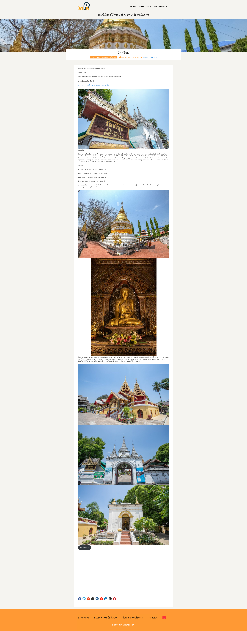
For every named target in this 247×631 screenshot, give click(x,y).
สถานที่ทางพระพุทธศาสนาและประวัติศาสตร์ (103, 57)
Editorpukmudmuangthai (149, 57)
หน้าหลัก (133, 6)
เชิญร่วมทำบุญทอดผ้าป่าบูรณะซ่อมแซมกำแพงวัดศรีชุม (94, 85)
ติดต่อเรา (152, 617)
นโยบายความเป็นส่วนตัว (105, 617)
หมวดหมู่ (141, 6)
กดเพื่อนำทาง (84, 547)
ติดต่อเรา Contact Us (160, 6)
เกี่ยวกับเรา (83, 617)
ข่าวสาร (149, 6)
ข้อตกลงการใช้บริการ (133, 617)
